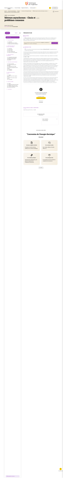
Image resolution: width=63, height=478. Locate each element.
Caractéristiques (45, 120)
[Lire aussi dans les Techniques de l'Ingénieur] (24, 66)
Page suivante (45, 119)
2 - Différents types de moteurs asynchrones (11, 46)
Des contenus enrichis (49, 145)
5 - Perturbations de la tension (11, 73)
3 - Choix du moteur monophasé (10, 55)
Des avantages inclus (49, 157)
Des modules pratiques (31, 157)
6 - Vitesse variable (10, 81)
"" (41, 134)
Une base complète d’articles (31, 145)
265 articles (41, 137)
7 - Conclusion (9, 89)
